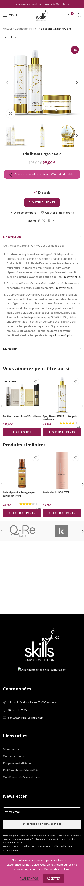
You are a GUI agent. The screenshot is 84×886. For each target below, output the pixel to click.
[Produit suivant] (15, 37)
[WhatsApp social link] (54, 221)
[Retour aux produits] (10, 37)
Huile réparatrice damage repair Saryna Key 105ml (19, 494)
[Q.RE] (22, 531)
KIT (31, 28)
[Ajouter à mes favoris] (35, 381)
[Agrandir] (10, 113)
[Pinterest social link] (49, 221)
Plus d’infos (29, 878)
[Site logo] (42, 15)
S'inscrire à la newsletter (42, 824)
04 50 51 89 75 (17, 710)
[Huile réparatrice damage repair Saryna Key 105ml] (22, 470)
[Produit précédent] (5, 37)
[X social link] (43, 221)
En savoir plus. (72, 276)
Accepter (53, 878)
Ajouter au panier (42, 202)
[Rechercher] (79, 15)
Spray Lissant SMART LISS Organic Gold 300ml (60, 418)
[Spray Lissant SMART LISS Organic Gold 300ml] (62, 394)
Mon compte (11, 749)
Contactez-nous (13, 756)
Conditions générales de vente (22, 777)
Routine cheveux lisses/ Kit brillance (22, 416)
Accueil (7, 28)
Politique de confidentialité (20, 770)
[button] (7, 82)
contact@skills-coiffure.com (25, 717)
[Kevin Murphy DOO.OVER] (62, 470)
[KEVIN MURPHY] (61, 531)
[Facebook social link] (38, 221)
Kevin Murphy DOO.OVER (56, 492)
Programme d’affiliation (17, 763)
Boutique (21, 28)
